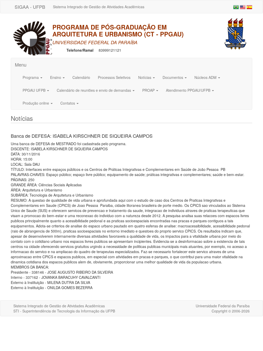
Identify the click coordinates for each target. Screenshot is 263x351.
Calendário (81, 77)
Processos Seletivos (114, 77)
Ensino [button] (56, 77)
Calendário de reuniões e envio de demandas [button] (94, 90)
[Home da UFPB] (235, 33)
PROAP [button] (149, 90)
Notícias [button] (145, 77)
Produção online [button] (36, 103)
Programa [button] (31, 77)
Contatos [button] (68, 103)
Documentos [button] (173, 77)
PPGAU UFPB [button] (34, 90)
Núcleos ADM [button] (206, 77)
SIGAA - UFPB (30, 6)
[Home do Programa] (32, 37)
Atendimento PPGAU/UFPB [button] (188, 90)
